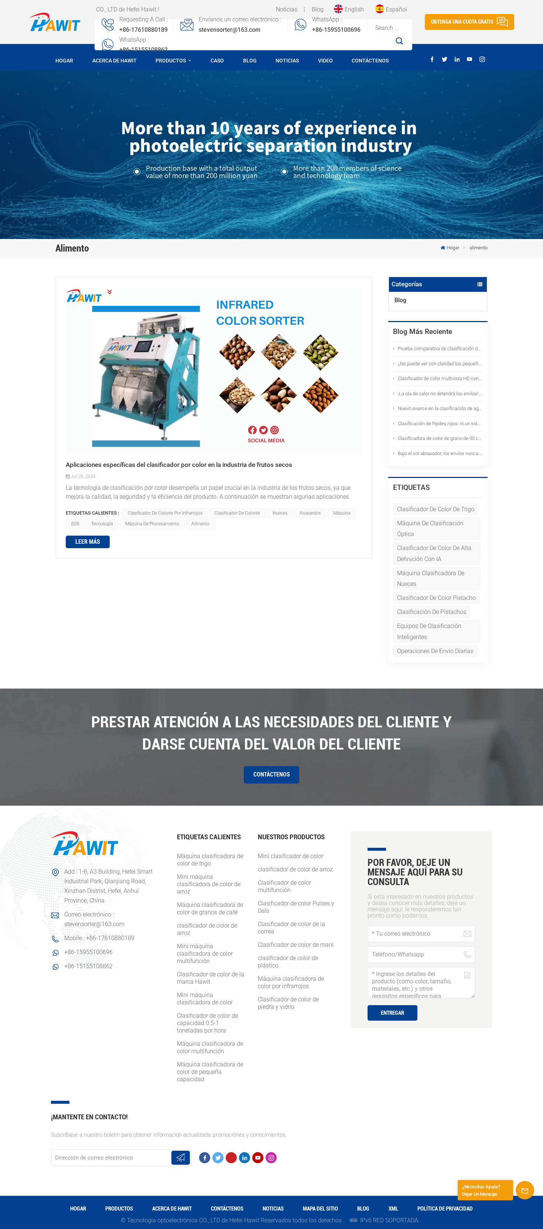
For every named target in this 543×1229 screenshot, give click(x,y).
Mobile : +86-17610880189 (99, 938)
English (354, 9)
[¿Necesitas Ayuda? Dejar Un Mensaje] (525, 1190)
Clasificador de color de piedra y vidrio (288, 1003)
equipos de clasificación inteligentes (429, 631)
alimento (200, 523)
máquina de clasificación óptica (430, 528)
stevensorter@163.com (229, 29)
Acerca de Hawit (114, 61)
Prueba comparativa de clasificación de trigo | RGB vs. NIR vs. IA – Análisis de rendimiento (440, 348)
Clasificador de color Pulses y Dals (296, 907)
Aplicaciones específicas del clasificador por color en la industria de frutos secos (179, 464)
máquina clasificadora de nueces (430, 578)
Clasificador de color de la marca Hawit (210, 978)
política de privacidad (445, 1208)
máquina (341, 513)
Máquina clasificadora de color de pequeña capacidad (210, 1072)
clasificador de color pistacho (436, 597)
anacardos (310, 513)
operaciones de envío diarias (435, 651)
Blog (318, 9)
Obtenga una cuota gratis (462, 22)
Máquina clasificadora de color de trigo (210, 860)
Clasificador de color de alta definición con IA (434, 553)
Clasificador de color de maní (296, 944)
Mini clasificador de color (290, 856)
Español (396, 9)
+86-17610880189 (143, 29)
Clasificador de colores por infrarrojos (165, 513)
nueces (280, 513)
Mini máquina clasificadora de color (205, 998)
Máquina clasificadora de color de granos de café (210, 908)
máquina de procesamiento (152, 523)
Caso (217, 61)
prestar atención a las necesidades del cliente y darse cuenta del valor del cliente (271, 733)
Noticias (286, 9)
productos (171, 61)
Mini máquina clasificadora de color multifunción (205, 954)
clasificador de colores (237, 513)
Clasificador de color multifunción (284, 886)
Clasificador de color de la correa (291, 928)
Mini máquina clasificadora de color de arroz (208, 884)
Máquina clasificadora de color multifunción (210, 1047)
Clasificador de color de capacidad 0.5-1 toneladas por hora (207, 1023)
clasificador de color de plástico (288, 962)
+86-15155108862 (143, 49)
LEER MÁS (87, 541)
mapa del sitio (320, 1208)
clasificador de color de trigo (435, 509)
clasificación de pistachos (431, 611)
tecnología (102, 523)
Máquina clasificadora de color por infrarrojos (291, 982)
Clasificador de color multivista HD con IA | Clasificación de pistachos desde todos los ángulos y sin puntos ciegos (440, 378)
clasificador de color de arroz (207, 929)
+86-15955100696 (336, 29)
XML (393, 1208)
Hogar (64, 61)
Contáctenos (370, 61)
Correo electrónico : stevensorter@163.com (94, 919)
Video (325, 61)
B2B (75, 523)
